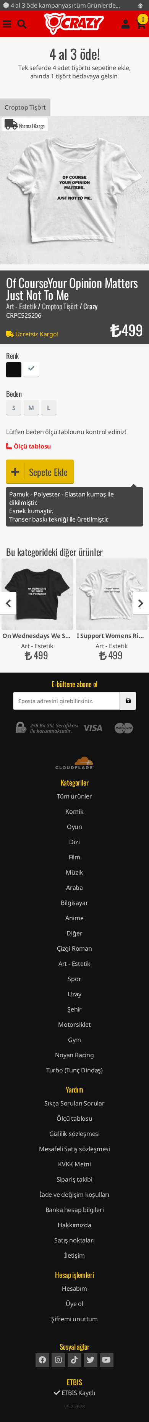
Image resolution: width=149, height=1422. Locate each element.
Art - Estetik (21, 306)
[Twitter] (90, 1360)
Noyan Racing (74, 1055)
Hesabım (74, 1288)
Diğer (74, 933)
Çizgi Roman (74, 948)
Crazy (74, 24)
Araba (74, 887)
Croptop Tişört (25, 107)
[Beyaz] (31, 370)
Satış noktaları (74, 1240)
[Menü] (7, 24)
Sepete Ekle (48, 472)
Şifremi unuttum (74, 1319)
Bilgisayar (74, 903)
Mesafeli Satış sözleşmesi (74, 1149)
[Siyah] (13, 370)
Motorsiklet (74, 1024)
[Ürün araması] (21, 24)
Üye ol (74, 1304)
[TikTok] (74, 1360)
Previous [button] (8, 603)
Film (74, 857)
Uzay (74, 994)
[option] (74, 190)
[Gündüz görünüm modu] (140, 5)
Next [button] (141, 603)
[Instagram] (58, 1360)
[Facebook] (42, 1360)
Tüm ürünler (74, 796)
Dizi (74, 842)
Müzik (74, 872)
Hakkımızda (74, 1225)
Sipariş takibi (74, 1179)
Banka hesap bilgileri (74, 1210)
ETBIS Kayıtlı (77, 1393)
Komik (74, 811)
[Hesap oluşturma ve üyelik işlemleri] (125, 24)
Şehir (74, 1009)
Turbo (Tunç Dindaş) (74, 1070)
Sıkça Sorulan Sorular (74, 1103)
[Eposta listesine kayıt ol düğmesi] (128, 701)
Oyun (74, 826)
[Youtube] (106, 1360)
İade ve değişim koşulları (74, 1194)
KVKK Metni (74, 1164)
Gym (74, 1039)
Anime (74, 918)
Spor (74, 979)
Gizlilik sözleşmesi (74, 1133)
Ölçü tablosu (31, 446)
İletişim (74, 1255)
